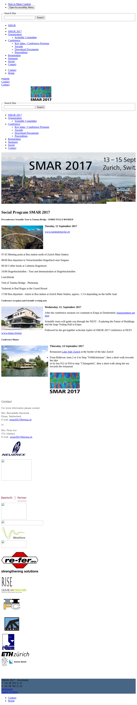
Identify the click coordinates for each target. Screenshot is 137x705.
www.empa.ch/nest (11, 333)
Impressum (7, 689)
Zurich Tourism (9, 692)
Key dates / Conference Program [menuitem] (32, 43)
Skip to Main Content (19, 4)
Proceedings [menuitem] (21, 52)
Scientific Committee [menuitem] (26, 37)
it (8, 78)
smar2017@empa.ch (20, 419)
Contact (12, 70)
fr (7, 78)
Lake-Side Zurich (71, 351)
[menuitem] (15, 31)
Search (40, 17)
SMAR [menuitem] (12, 25)
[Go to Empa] (26, 100)
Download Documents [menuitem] (27, 49)
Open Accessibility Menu (21, 7)
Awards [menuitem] (19, 46)
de (5, 78)
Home (11, 73)
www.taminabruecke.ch (57, 231)
